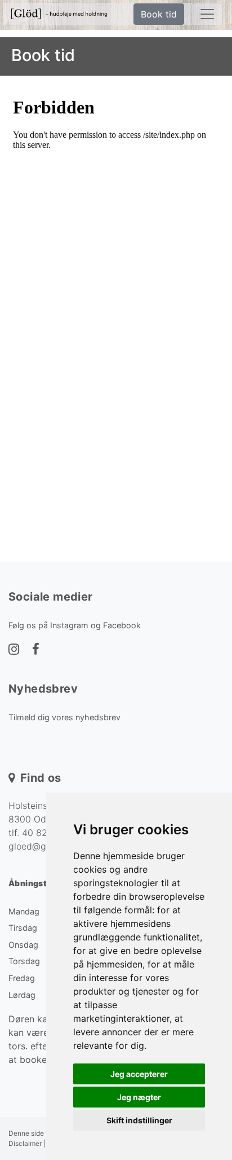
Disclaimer (25, 1143)
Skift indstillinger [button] (139, 1120)
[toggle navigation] (207, 14)
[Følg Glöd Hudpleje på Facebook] (35, 650)
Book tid (159, 14)
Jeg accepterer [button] (139, 1074)
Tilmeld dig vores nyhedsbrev (64, 717)
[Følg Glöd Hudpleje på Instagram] (13, 650)
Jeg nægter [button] (139, 1097)
